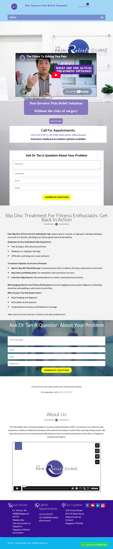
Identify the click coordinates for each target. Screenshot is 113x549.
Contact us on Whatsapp (96, 544)
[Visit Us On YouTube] (92, 507)
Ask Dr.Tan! (56, 121)
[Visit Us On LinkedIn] (98, 507)
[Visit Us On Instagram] (103, 507)
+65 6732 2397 (83, 7)
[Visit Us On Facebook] (87, 507)
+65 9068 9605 (56, 134)
